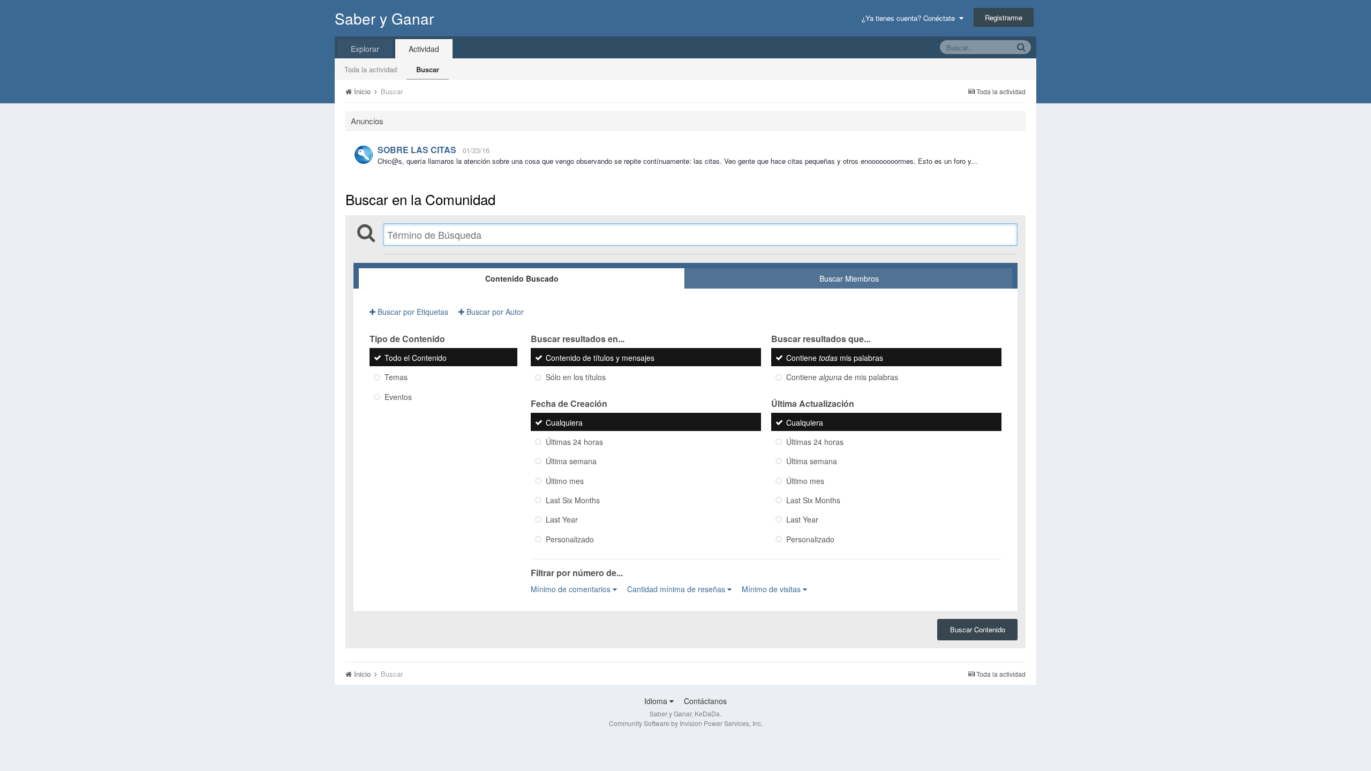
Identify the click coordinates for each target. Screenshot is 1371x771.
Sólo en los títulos (576, 377)
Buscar (427, 69)
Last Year (562, 520)
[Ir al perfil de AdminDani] (364, 155)
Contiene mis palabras (834, 357)
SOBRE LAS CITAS (417, 149)
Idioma (656, 701)
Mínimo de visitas (772, 589)
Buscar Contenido (977, 629)
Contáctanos (705, 701)
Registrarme (1003, 17)
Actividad (424, 48)
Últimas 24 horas (574, 441)
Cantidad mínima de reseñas (677, 589)
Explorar (365, 48)
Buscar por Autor (494, 311)
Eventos (398, 396)
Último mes (565, 480)
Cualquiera (564, 422)
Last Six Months (573, 500)
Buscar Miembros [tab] (849, 278)
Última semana (571, 461)
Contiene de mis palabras (842, 377)
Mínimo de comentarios (572, 589)
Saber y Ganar (384, 18)
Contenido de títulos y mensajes (600, 357)
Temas (396, 377)
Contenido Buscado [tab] (522, 278)
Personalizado (570, 539)
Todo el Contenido (416, 357)
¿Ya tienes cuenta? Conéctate (910, 18)
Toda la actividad (370, 69)
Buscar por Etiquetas (411, 311)
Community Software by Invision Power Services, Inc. (686, 723)
